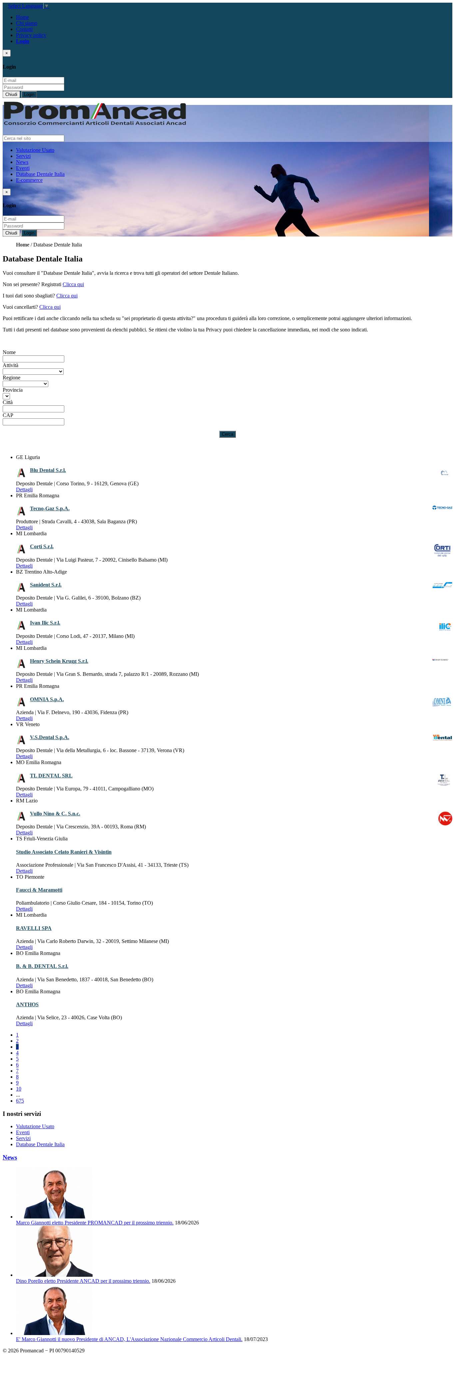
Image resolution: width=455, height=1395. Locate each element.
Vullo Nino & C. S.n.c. (55, 813)
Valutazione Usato (35, 150)
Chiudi (11, 94)
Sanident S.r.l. (46, 585)
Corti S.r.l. (42, 546)
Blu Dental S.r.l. (48, 470)
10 (18, 1089)
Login (29, 94)
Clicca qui (73, 284)
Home (22, 17)
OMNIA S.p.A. (47, 699)
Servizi (23, 156)
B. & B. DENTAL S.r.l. (42, 966)
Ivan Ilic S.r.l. (45, 623)
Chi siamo (26, 23)
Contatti (24, 29)
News (22, 162)
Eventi (23, 168)
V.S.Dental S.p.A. (49, 737)
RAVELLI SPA (34, 928)
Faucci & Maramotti (39, 890)
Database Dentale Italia (40, 174)
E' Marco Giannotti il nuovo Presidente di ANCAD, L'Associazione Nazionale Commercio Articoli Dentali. (129, 1339)
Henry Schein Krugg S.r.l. (59, 661)
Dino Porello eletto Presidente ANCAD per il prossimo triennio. (83, 1281)
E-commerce (29, 180)
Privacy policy (31, 35)
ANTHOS (27, 1004)
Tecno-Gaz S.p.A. (50, 508)
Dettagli (24, 489)
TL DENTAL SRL (51, 775)
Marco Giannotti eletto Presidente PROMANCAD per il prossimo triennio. (95, 1222)
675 (20, 1101)
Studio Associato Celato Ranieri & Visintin (64, 852)
